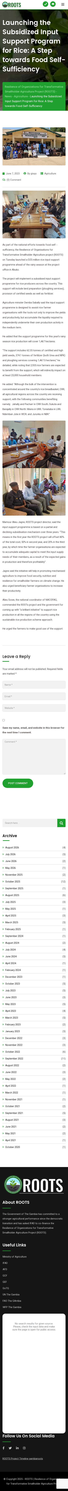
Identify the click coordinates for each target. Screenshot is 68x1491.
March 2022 (11, 1092)
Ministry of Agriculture (15, 1256)
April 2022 (10, 1085)
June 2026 (11, 861)
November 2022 (13, 1044)
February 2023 (13, 1024)
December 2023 (13, 976)
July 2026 (10, 854)
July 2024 (10, 949)
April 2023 (10, 1010)
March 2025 (11, 922)
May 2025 (10, 908)
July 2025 (10, 902)
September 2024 (14, 936)
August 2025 (12, 895)
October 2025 (12, 881)
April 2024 (10, 963)
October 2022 (12, 1051)
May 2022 (10, 1079)
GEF (5, 1281)
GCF (5, 1275)
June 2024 (11, 956)
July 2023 (10, 990)
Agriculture (50, 173)
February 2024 (13, 970)
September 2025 (14, 888)
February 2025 (13, 929)
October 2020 (12, 1147)
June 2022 (11, 1072)
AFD (5, 1269)
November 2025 (13, 874)
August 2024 (12, 942)
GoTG (6, 1288)
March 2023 (11, 1017)
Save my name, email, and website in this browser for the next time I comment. (33, 730)
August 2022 (12, 1065)
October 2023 (12, 983)
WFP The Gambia (12, 1307)
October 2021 (12, 1106)
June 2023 (11, 997)
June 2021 (11, 1126)
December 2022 (13, 1038)
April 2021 (10, 1140)
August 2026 (12, 847)
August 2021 (12, 1119)
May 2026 (10, 867)
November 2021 (13, 1099)
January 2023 (12, 1031)
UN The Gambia (11, 1294)
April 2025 (10, 915)
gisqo (34, 173)
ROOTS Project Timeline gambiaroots (22, 1458)
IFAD (5, 1263)
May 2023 (10, 1004)
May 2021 (10, 1133)
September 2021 (14, 1113)
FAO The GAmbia (12, 1300)
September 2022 (14, 1058)
